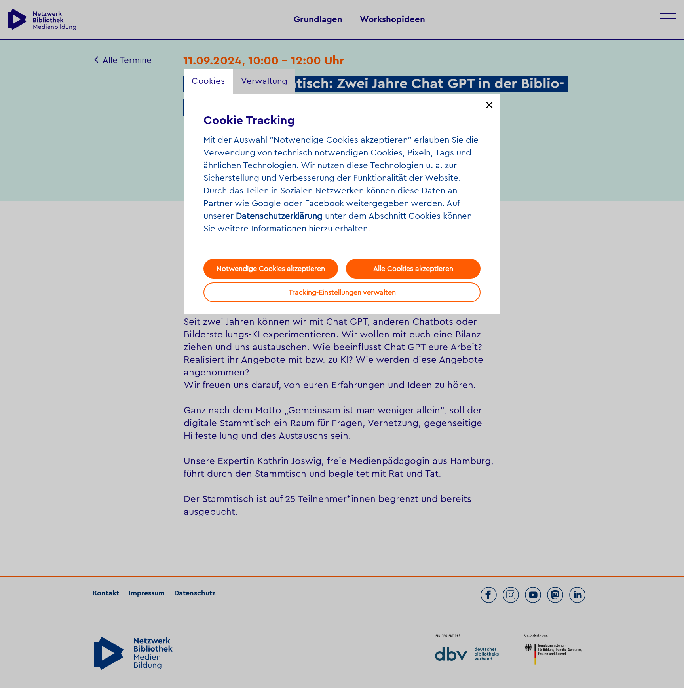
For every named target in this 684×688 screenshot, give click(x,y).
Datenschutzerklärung (279, 216)
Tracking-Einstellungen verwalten (342, 292)
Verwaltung (264, 81)
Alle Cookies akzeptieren (413, 268)
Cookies (208, 81)
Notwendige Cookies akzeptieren (271, 268)
